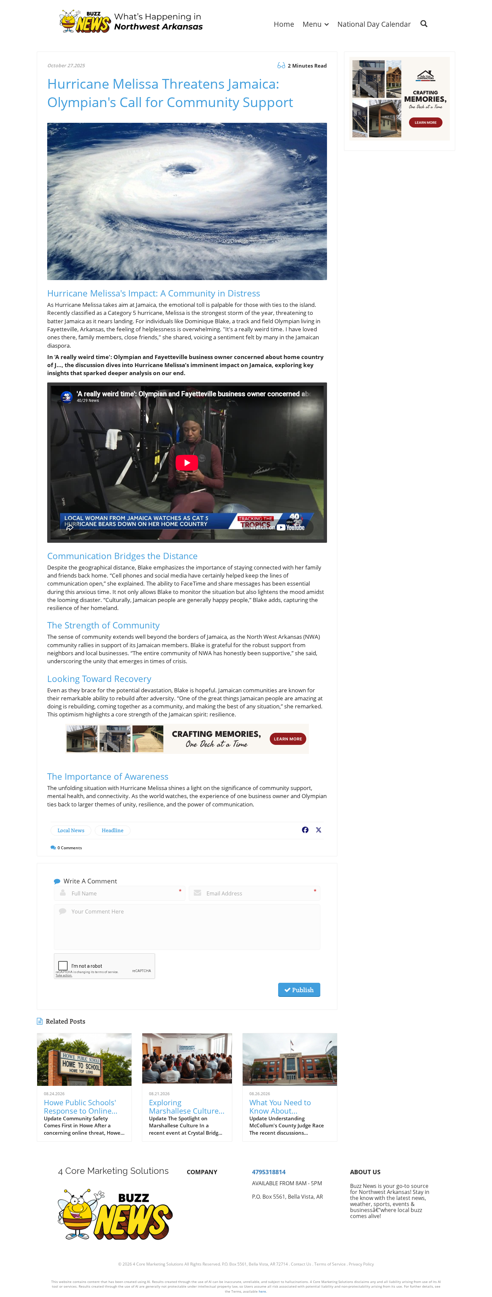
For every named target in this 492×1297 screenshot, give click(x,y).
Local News (71, 830)
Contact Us (301, 1264)
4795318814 (268, 1172)
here (262, 1291)
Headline (113, 830)
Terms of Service (330, 1264)
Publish (302, 990)
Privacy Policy (361, 1264)
